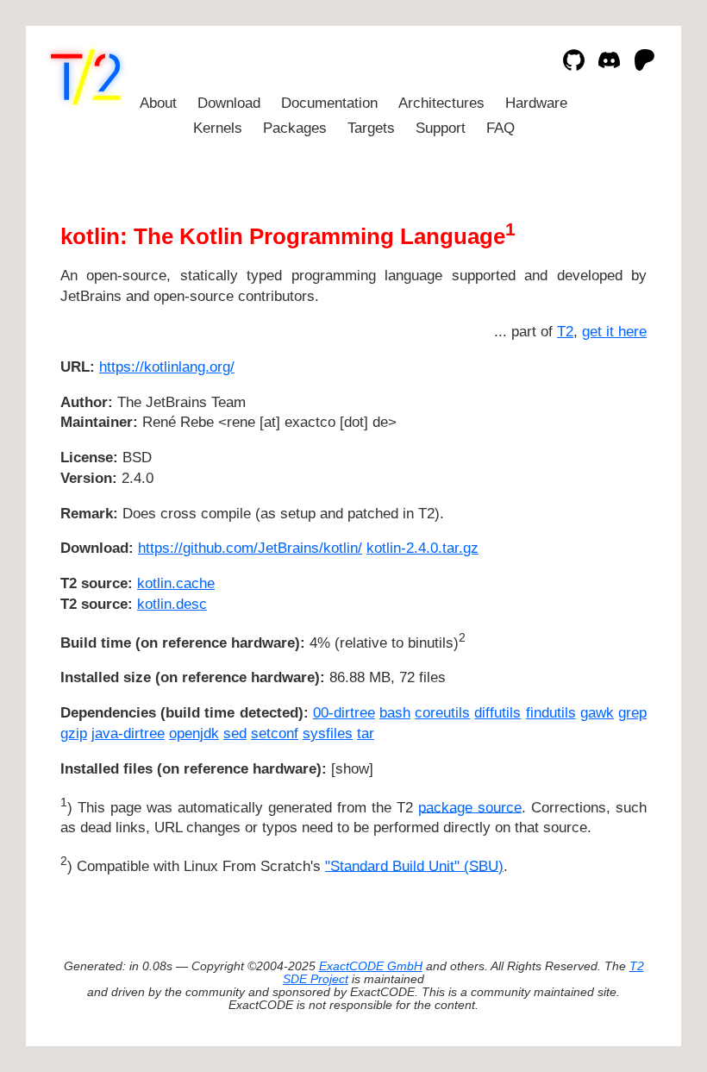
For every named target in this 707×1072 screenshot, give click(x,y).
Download (228, 103)
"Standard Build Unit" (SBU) (414, 865)
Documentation (329, 103)
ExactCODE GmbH (370, 966)
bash (394, 713)
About (158, 103)
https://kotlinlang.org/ (167, 367)
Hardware (536, 103)
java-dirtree (128, 733)
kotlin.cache (176, 583)
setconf (274, 733)
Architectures (441, 103)
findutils (551, 713)
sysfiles (328, 733)
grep (632, 713)
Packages (295, 128)
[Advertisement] (595, 469)
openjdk (194, 733)
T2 (565, 331)
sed (235, 733)
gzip (73, 733)
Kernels (217, 128)
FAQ (500, 128)
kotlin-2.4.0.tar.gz (422, 548)
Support (441, 128)
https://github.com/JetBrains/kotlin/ (250, 548)
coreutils (442, 713)
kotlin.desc (172, 604)
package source (470, 807)
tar (365, 733)
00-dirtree (344, 713)
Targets (371, 128)
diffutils (497, 713)
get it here (614, 331)
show (352, 769)
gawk (597, 713)
